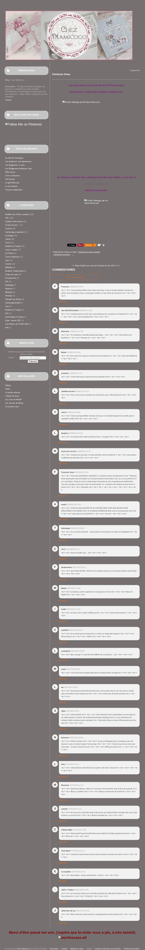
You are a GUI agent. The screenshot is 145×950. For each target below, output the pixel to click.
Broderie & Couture (13, 246)
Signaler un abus (77, 949)
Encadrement (10, 278)
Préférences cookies (131, 949)
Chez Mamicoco (23, 949)
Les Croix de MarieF (13, 399)
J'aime (7, 239)
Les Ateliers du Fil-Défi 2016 (16, 324)
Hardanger (9, 285)
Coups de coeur (11, 274)
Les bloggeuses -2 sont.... (16, 165)
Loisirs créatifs (11, 250)
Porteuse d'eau (61, 74)
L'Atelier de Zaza (12, 396)
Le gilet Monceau (12, 183)
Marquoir (8, 292)
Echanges (9, 236)
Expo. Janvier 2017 (13, 320)
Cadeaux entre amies (14, 221)
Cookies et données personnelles (108, 949)
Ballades (8, 267)
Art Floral (9, 253)
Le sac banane (11, 186)
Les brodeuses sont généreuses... (19, 161)
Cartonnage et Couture (14, 317)
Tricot (7, 243)
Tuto (7, 306)
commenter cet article (62, 255)
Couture (8, 228)
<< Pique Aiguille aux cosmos (84, 266)
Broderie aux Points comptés (17, 214)
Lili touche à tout (12, 407)
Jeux (7, 260)
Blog (7, 80)
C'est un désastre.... (13, 176)
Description (10, 86)
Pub (6, 327)
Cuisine (8, 264)
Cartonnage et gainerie (14, 232)
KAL (7, 282)
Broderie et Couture (13, 310)
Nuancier (8, 289)
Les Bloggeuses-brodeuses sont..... (19, 168)
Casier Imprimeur (12, 257)
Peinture (8, 296)
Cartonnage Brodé (12, 303)
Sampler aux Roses (13, 299)
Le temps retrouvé (12, 392)
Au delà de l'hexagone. (14, 158)
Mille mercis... (11, 172)
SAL (7, 218)
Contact (8, 100)
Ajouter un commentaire (75, 277)
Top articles (54, 949)
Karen (7, 389)
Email (11, 357)
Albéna (8, 385)
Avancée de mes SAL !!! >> (108, 266)
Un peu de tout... (12, 225)
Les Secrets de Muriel (14, 403)
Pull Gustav (10, 179)
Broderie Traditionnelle (14, 271)
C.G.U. (89, 949)
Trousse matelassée (13, 190)
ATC (7, 313)
